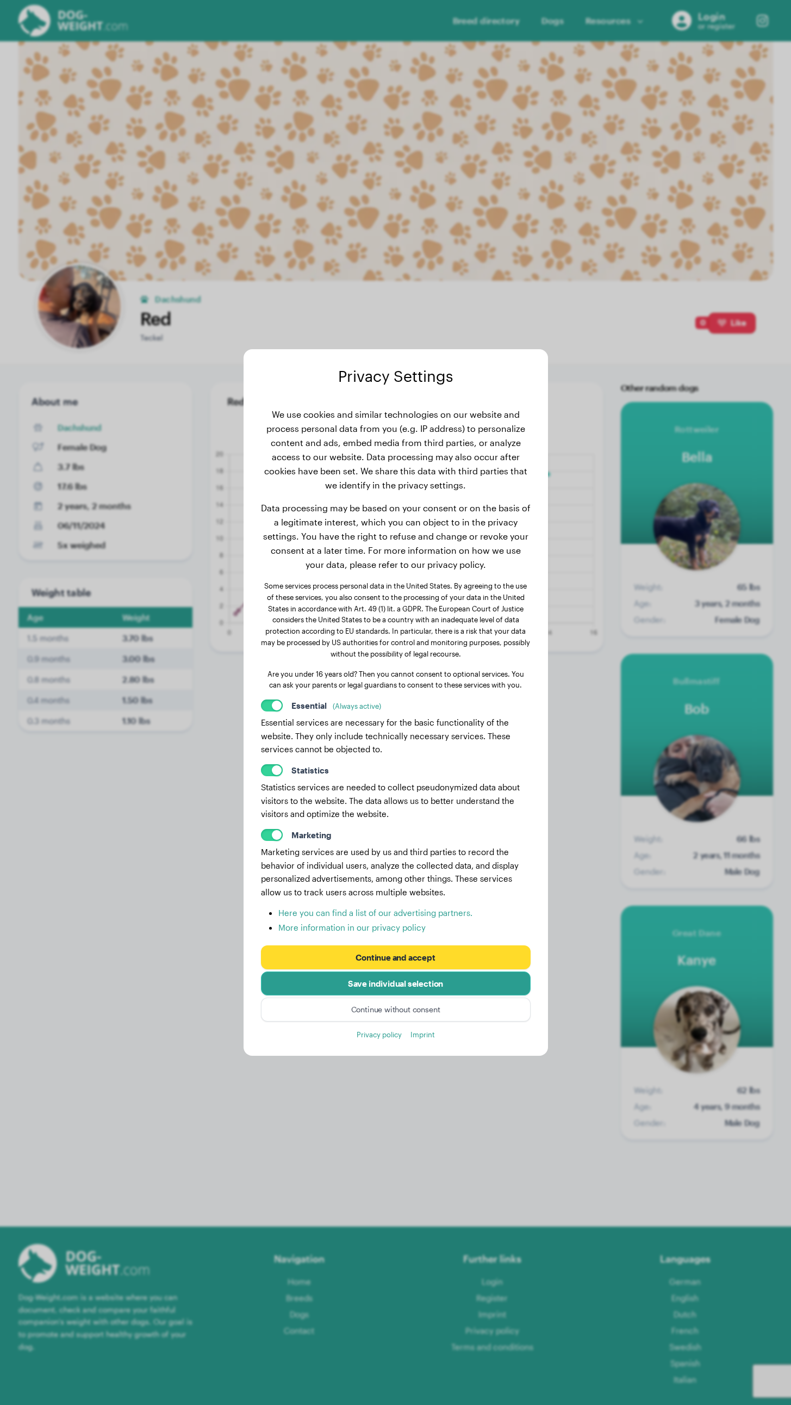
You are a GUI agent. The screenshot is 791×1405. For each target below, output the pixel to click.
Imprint (422, 1034)
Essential (336, 705)
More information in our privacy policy (352, 927)
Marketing (311, 835)
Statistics (310, 770)
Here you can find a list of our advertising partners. (375, 913)
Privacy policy (379, 1034)
